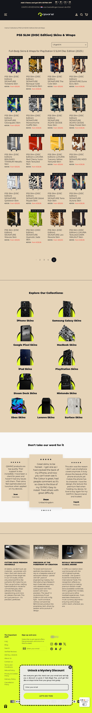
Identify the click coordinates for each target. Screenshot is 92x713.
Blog (6, 645)
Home (6, 28)
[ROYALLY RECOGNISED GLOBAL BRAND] (75, 552)
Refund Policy (9, 670)
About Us (7, 658)
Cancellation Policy (9, 683)
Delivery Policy (10, 679)
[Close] (70, 667)
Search (7, 648)
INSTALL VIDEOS (10, 655)
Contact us (8, 662)
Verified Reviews (10, 652)
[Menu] (88, 698)
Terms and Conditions (8, 666)
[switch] (84, 704)
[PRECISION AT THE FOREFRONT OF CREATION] (46, 552)
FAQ (6, 641)
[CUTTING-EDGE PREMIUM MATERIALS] (17, 552)
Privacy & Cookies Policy (11, 675)
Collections (14, 28)
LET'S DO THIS (46, 696)
